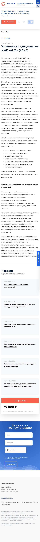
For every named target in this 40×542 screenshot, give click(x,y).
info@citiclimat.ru (23, 11)
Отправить (11, 464)
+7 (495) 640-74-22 (7, 483)
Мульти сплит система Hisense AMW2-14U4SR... (18, 411)
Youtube (19, 26)
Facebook (28, 26)
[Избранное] (24, 22)
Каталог (10, 22)
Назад (7, 38)
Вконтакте (24, 26)
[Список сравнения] (19, 22)
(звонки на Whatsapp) (15, 13)
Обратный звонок (7, 16)
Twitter (32, 26)
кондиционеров (23, 218)
